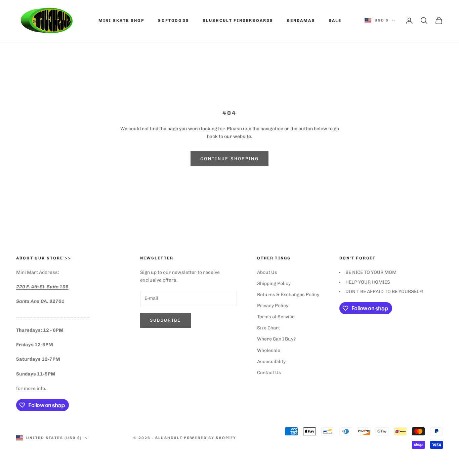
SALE (335, 20)
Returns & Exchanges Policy (288, 294)
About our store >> (43, 258)
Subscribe (165, 320)
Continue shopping (229, 158)
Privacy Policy (272, 306)
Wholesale (268, 350)
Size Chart (268, 328)
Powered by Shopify (210, 438)
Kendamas (301, 20)
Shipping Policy (274, 283)
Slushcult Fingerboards (238, 20)
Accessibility (271, 361)
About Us (267, 272)
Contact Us (269, 372)
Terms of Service (276, 317)
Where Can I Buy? (276, 339)
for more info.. (32, 388)
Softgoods (173, 20)
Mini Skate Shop (121, 20)
